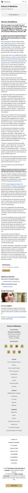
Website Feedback (14, 442)
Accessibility (14, 454)
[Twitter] (11, 348)
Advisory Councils (8, 286)
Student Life (14, 424)
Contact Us (14, 377)
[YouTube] (16, 348)
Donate (14, 380)
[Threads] (14, 354)
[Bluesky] (19, 354)
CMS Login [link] (14, 485)
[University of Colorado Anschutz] (5, 2)
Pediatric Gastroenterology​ (19, 186)
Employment (14, 460)
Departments (14, 374)
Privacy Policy (14, 448)
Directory (14, 402)
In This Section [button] (13, 14)
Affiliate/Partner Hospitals (14, 393)
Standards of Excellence (10, 43)
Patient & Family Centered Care (11, 281)
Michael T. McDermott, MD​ (13, 57)
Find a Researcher (14, 371)
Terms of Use (14, 451)
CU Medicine (14, 396)
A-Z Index (14, 399)
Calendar (14, 386)
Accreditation (14, 457)
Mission (14, 365)
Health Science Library (14, 421)
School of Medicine (9, 6)
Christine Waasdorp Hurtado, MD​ (14, 184)
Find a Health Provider (14, 368)
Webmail (14, 405)
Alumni (14, 415)
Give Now (14, 463)
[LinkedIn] (8, 354)
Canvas (14, 418)
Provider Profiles (14, 383)
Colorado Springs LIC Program (14, 430)
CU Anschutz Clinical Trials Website (15, 317)
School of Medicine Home (14, 362)
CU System (14, 445)
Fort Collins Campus (14, 427)
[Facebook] (5, 348)
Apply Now (14, 412)
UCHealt (14, 164)
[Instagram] (22, 348)
